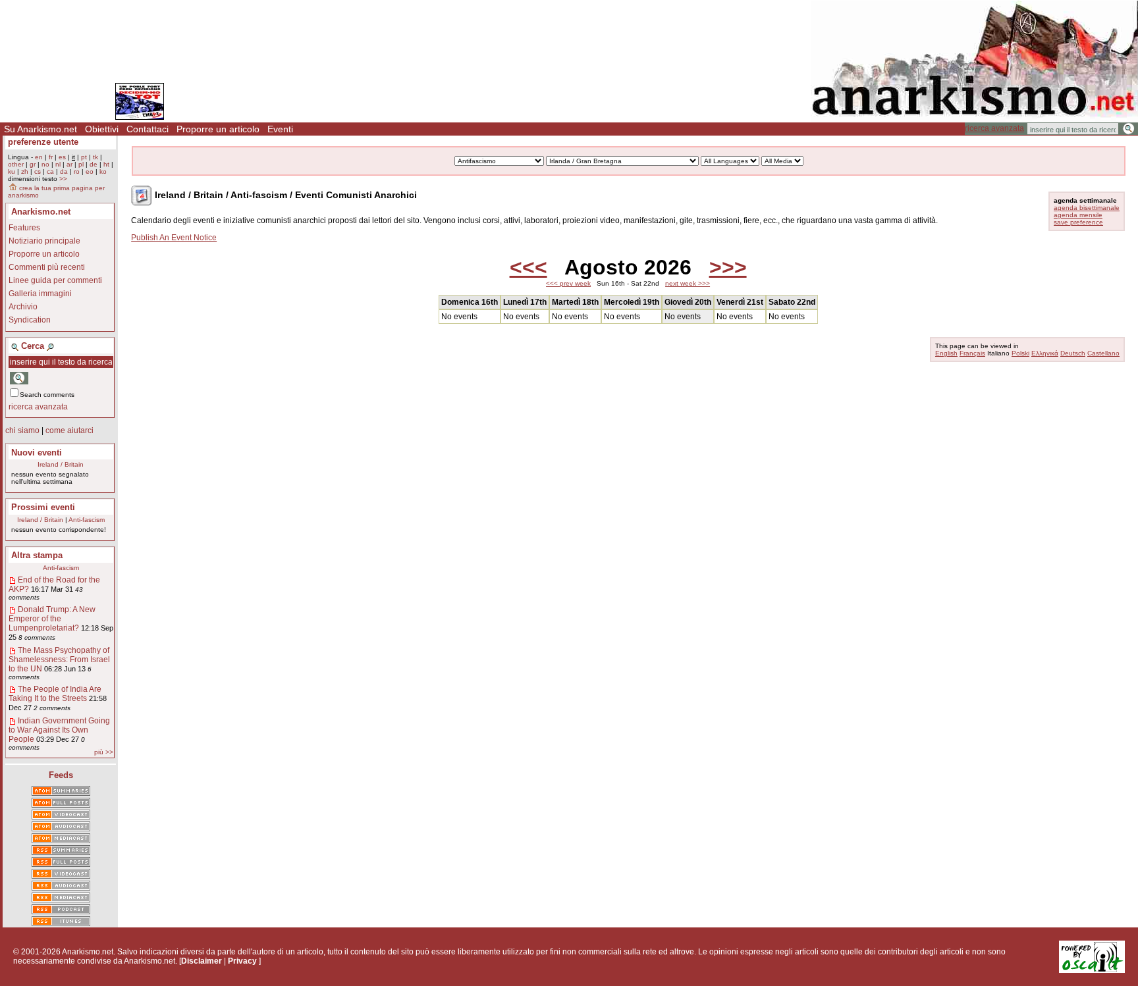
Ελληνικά (1044, 353)
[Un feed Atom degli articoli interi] (61, 803)
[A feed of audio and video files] (61, 839)
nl (58, 164)
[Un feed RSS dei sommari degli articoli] (61, 851)
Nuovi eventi (36, 452)
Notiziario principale (44, 241)
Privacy (242, 961)
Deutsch (1072, 353)
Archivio (23, 306)
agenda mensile (1078, 215)
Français (972, 353)
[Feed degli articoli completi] (61, 863)
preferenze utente (43, 142)
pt (84, 157)
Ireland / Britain (61, 464)
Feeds (61, 775)
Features (24, 227)
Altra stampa (37, 555)
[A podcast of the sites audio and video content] (61, 910)
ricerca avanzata (994, 128)
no (45, 164)
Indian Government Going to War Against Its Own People (59, 730)
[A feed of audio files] (61, 827)
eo (90, 171)
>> (63, 178)
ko (103, 171)
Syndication (30, 319)
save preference (1078, 222)
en (39, 157)
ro (77, 171)
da (64, 171)
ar (69, 164)
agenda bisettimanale (1087, 207)
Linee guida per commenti (55, 280)
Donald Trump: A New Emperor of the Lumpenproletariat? (52, 619)
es (62, 157)
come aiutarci (69, 430)
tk (95, 157)
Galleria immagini (40, 293)
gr (33, 164)
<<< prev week (568, 283)
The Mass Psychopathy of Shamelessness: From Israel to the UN (59, 659)
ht (106, 164)
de (93, 164)
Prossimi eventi (43, 507)
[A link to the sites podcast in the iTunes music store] (61, 922)
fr (51, 157)
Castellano (1103, 353)
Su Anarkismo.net (40, 129)
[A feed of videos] (61, 815)
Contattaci (147, 129)
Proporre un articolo (217, 129)
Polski (1020, 353)
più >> (103, 752)
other (16, 164)
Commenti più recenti (47, 267)
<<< (528, 267)
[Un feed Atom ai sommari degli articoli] (61, 791)
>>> (728, 267)
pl (81, 164)
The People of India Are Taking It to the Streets (55, 694)
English (946, 353)
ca (50, 171)
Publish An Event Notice (174, 237)
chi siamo (22, 430)
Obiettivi (102, 129)
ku (11, 171)
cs (37, 171)
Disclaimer (201, 961)
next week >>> (687, 283)
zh (24, 171)
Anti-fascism (86, 519)
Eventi (280, 129)
